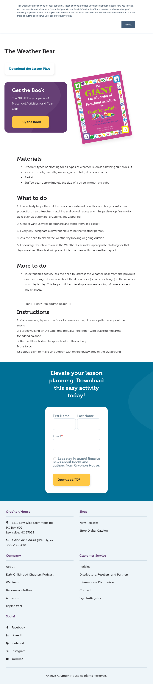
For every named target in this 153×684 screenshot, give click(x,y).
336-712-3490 (16, 545)
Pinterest (18, 643)
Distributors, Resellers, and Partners (104, 574)
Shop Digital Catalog (93, 530)
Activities (12, 598)
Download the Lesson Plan (29, 68)
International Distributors (97, 582)
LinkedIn (18, 635)
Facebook (18, 627)
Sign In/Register (90, 598)
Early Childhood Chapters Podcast (30, 574)
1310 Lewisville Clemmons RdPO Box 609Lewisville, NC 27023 (29, 527)
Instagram (18, 651)
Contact (85, 590)
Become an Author (19, 590)
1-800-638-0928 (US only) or (32, 540)
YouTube (17, 659)
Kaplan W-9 (14, 606)
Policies (84, 566)
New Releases (88, 522)
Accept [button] (128, 24)
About (10, 566)
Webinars (12, 582)
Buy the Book (31, 122)
